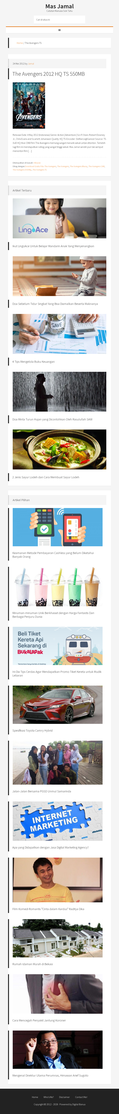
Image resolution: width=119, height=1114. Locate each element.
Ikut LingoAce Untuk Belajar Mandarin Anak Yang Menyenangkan (53, 246)
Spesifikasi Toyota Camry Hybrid (32, 730)
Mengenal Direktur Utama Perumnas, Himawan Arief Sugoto (50, 1075)
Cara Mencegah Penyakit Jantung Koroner (39, 1020)
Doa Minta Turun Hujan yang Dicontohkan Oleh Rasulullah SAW (52, 419)
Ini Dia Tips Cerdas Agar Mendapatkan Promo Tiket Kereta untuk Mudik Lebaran (56, 673)
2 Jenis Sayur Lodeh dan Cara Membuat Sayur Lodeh (45, 477)
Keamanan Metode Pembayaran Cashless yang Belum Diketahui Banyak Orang (53, 554)
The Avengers (63, 166)
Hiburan (37, 162)
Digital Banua (78, 1104)
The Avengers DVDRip (22, 169)
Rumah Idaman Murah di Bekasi (32, 964)
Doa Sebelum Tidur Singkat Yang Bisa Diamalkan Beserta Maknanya (55, 304)
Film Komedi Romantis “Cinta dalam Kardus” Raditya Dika (48, 909)
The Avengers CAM (96, 166)
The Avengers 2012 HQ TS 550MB (48, 73)
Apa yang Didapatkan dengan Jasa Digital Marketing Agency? (50, 847)
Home (20, 42)
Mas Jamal (59, 6)
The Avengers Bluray (78, 166)
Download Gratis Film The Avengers (40, 166)
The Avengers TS (40, 169)
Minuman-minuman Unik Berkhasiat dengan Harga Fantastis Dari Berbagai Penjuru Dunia (53, 614)
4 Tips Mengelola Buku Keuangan (33, 361)
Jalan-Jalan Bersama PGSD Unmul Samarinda (41, 791)
